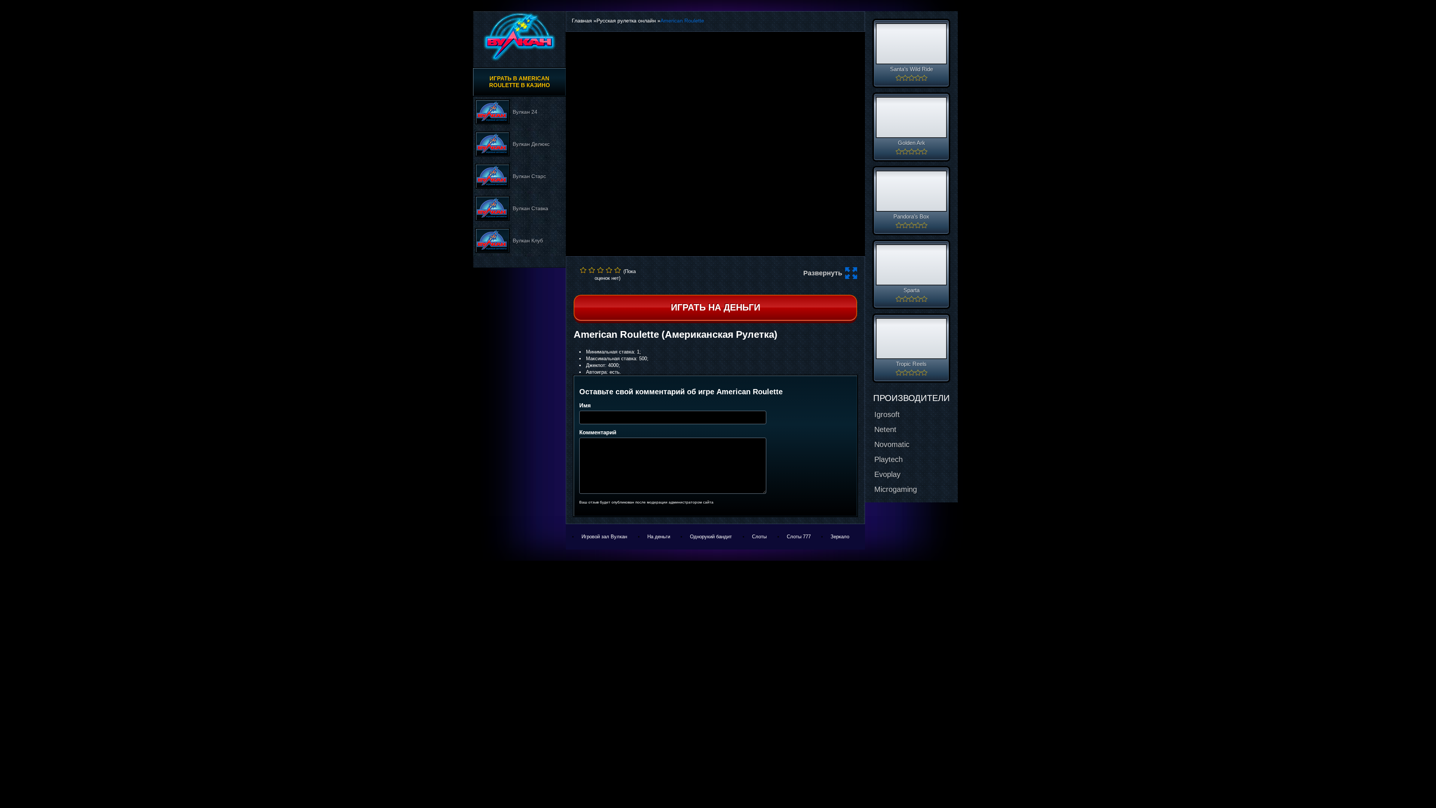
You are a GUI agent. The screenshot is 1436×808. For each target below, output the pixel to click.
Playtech (888, 459)
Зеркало (840, 536)
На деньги (658, 536)
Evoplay (887, 474)
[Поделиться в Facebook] (685, 273)
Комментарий (597, 432)
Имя (585, 405)
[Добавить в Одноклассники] (728, 273)
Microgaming (895, 489)
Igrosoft (887, 414)
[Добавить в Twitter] (742, 273)
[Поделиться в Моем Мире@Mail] (714, 273)
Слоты (759, 536)
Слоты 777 (799, 536)
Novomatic (891, 444)
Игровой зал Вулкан (604, 536)
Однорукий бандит (711, 536)
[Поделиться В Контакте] (757, 273)
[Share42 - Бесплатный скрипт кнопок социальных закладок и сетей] (721, 287)
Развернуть (822, 273)
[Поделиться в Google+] (700, 273)
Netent (885, 429)
